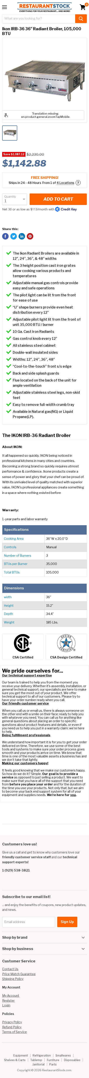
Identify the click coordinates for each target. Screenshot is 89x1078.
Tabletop (36, 1060)
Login (6, 1005)
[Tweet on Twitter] (13, 236)
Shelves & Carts (14, 1060)
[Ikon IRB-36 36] (10, 133)
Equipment (20, 1055)
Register (8, 1000)
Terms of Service (14, 1032)
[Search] (81, 18)
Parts (53, 1064)
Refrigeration (42, 1055)
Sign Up (67, 922)
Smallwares (63, 1055)
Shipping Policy (12, 979)
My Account (10, 995)
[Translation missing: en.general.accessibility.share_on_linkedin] (22, 236)
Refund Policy (11, 1027)
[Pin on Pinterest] (30, 236)
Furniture (53, 1060)
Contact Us (10, 969)
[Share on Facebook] (5, 236)
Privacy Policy (12, 1022)
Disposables (72, 1060)
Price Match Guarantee (19, 974)
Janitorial (38, 1064)
